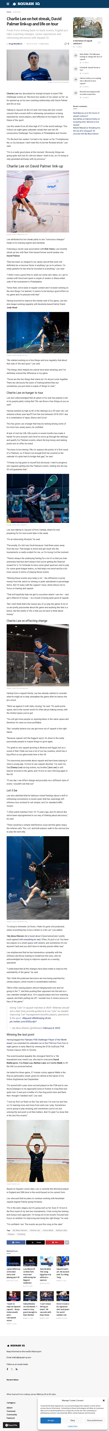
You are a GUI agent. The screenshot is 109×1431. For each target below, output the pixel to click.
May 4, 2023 (45, 1318)
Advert (9, 1408)
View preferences (94, 1420)
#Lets (48, 1018)
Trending (21, 1234)
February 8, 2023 (51, 1028)
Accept (51, 1420)
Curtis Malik (48, 1230)
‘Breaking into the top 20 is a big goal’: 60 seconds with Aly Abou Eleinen (86, 131)
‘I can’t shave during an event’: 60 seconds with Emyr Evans (45, 1309)
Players (11, 1234)
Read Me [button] (12, 1425)
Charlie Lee (35, 1230)
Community (12, 1415)
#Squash (26, 1018)
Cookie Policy (73, 1426)
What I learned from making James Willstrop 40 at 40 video (31, 1394)
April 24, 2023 (62, 1318)
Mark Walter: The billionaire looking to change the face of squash (91, 56)
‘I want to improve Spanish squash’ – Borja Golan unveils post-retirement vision (13, 1312)
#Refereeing (38, 1018)
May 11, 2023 (28, 1318)
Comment (11, 1411)
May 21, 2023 (62, 1280)
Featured (11, 1418)
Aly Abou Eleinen (20, 1230)
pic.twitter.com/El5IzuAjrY (23, 1021)
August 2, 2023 (13, 1280)
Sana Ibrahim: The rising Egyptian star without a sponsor (45, 1274)
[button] (103, 1400)
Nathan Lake (61, 1230)
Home (9, 12)
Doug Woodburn (15, 44)
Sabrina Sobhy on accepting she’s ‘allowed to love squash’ (90, 81)
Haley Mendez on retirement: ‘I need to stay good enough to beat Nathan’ (30, 1309)
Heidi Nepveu (78, 113)
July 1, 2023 (28, 1286)
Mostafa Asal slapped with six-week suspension (90, 92)
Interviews (17, 12)
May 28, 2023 (45, 1283)
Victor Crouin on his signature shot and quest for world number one (63, 1309)
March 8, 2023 (32, 44)
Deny (73, 1420)
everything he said (32, 939)
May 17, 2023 (12, 1324)
